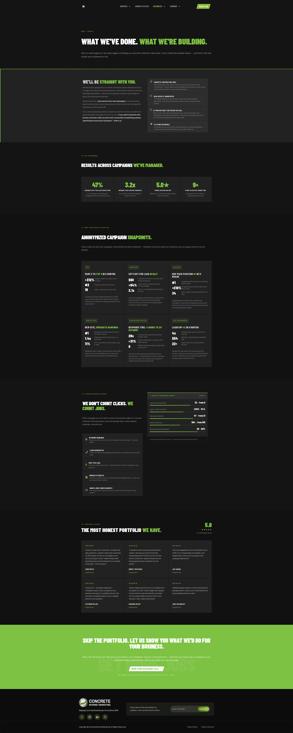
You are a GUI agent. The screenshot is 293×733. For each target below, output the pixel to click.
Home (83, 31)
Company (173, 6)
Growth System (142, 6)
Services (123, 6)
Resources (157, 6)
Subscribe (203, 709)
